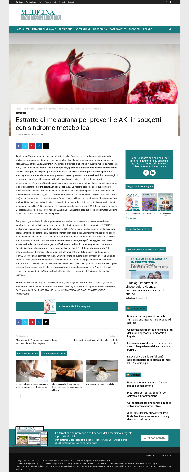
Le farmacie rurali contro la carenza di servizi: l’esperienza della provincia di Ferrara (150, 346)
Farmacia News (138, 308)
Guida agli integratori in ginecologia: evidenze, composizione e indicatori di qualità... (145, 288)
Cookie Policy (167, 455)
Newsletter (71, 2)
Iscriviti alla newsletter (138, 229)
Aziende (147, 29)
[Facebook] (166, 2)
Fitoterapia (100, 29)
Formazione (31, 2)
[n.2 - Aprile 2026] (149, 202)
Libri (40, 2)
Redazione (130, 298)
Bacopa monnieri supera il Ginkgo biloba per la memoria (147, 384)
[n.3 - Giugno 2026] (50, 306)
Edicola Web (131, 218)
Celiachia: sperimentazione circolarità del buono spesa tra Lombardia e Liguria (150, 333)
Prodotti (134, 29)
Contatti (61, 2)
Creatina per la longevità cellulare (101, 384)
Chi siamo (19, 2)
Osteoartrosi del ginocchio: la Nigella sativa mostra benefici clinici (149, 404)
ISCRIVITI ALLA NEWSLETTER (155, 438)
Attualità (23, 29)
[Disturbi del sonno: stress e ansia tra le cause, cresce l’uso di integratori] (32, 371)
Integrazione (82, 29)
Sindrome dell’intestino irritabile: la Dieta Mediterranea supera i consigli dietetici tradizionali (148, 416)
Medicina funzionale (44, 29)
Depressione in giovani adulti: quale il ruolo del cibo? (96, 342)
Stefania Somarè (23, 134)
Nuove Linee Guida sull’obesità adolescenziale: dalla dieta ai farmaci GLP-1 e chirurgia (149, 360)
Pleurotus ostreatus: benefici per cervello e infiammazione (147, 394)
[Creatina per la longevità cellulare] (102, 371)
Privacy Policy (150, 455)
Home (18, 109)
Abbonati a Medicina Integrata (74, 306)
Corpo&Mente (118, 29)
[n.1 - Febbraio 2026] (165, 202)
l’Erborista (135, 374)
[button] (169, 29)
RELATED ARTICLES (27, 353)
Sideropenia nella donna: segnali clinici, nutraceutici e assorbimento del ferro (66, 387)
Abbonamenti (50, 2)
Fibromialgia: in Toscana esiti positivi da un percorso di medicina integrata (36, 342)
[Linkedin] (171, 2)
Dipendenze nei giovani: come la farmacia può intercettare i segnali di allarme (149, 319)
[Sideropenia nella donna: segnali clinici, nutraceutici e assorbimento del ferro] (67, 371)
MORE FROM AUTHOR (54, 353)
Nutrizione (65, 29)
